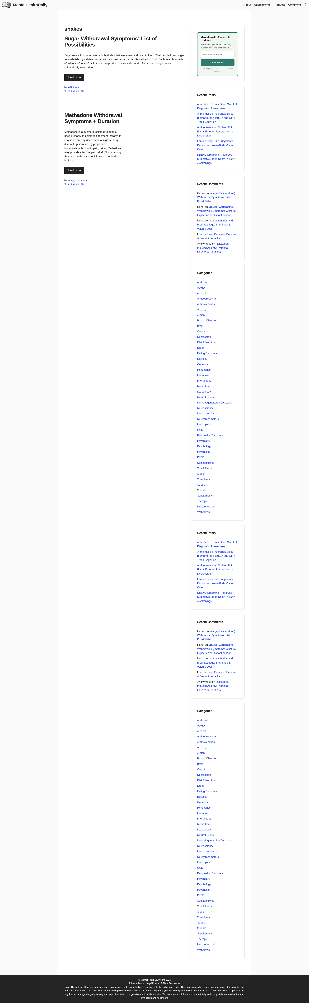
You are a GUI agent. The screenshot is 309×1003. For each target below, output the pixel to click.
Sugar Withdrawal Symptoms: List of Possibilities (110, 41)
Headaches (204, 369)
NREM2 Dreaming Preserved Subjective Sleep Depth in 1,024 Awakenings (216, 158)
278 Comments (76, 184)
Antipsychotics (206, 304)
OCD (200, 429)
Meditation (203, 386)
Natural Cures (205, 397)
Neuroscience (205, 408)
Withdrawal (73, 87)
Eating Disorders (207, 353)
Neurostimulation (207, 413)
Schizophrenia (205, 462)
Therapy (202, 501)
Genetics (202, 364)
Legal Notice (152, 983)
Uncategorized (206, 506)
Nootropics (203, 424)
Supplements (262, 4)
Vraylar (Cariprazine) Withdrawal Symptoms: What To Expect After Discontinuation (216, 211)
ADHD (201, 287)
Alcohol (201, 293)
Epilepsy (202, 358)
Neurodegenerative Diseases (214, 402)
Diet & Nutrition (206, 342)
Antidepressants (207, 298)
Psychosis (203, 451)
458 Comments (76, 90)
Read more (74, 77)
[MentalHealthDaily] (6, 5)
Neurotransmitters (208, 419)
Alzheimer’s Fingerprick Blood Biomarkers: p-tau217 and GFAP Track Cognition (216, 117)
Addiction (202, 282)
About (247, 4)
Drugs (71, 180)
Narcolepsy (204, 391)
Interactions (204, 380)
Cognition (202, 331)
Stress (201, 484)
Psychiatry (203, 440)
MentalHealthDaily (30, 5)
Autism (201, 315)
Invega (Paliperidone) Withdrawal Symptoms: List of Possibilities (216, 197)
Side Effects (204, 468)
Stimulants (203, 479)
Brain (200, 326)
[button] (306, 5)
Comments (295, 4)
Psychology (204, 446)
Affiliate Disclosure (170, 983)
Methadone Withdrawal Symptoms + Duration (93, 118)
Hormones (203, 375)
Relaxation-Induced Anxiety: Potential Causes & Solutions (213, 247)
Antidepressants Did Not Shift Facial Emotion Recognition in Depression (215, 131)
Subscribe (217, 62)
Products (279, 4)
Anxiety (201, 309)
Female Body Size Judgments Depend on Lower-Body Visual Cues (215, 145)
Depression (204, 336)
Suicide (201, 490)
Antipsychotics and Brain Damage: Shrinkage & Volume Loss (215, 224)
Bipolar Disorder (207, 320)
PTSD (200, 457)
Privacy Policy (136, 983)
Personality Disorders (210, 435)
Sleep (200, 473)
